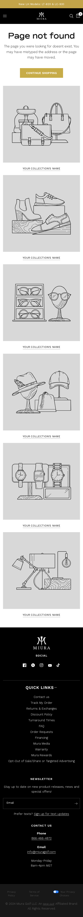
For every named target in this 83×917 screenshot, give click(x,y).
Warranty (41, 749)
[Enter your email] (76, 803)
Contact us (41, 697)
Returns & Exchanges (41, 708)
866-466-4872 (41, 838)
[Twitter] (33, 665)
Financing (41, 738)
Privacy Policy (11, 893)
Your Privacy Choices (67, 893)
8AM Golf (48, 904)
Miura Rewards (41, 755)
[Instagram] (41, 665)
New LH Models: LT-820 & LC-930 (41, 4)
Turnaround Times (41, 720)
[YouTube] (50, 665)
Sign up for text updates (51, 814)
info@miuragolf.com (41, 852)
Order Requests (41, 732)
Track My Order (41, 703)
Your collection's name (41, 168)
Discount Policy (41, 714)
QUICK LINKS (40, 687)
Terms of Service (34, 893)
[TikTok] (58, 665)
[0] (77, 16)
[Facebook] (24, 665)
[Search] (71, 16)
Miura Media (41, 743)
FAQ (41, 726)
